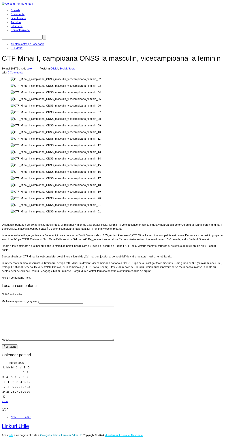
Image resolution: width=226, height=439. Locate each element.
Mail (20, 301)
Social (63, 68)
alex (29, 68)
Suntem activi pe (27, 44)
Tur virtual (17, 48)
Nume (12, 294)
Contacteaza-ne (20, 30)
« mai (5, 401)
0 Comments (15, 72)
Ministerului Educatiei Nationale (124, 435)
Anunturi (16, 22)
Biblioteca (17, 26)
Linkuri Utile (15, 426)
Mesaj (5, 339)
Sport (71, 68)
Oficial (54, 68)
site (11, 435)
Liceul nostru (18, 18)
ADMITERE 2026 (21, 417)
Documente (17, 14)
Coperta (15, 10)
